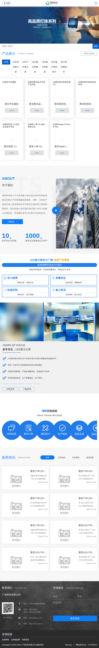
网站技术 (79, 645)
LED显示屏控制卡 (54, 67)
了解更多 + (12, 222)
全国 (8, 3)
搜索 (96, 46)
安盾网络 (5, 640)
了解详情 (27, 389)
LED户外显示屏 (25, 67)
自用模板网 (15, 640)
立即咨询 (10, 389)
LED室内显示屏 (16, 67)
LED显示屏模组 (35, 67)
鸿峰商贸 (25, 640)
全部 (6, 62)
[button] (45, 41)
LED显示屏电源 (45, 67)
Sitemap (68, 645)
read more (89, 54)
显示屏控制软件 (64, 67)
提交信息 (75, 618)
